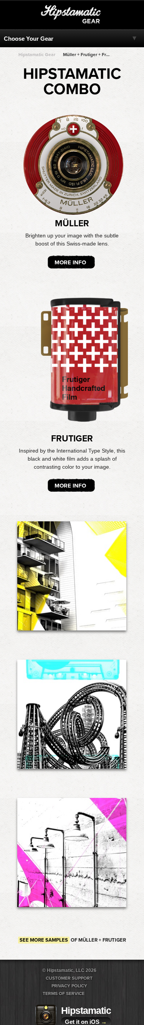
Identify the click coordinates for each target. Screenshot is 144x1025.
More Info (70, 262)
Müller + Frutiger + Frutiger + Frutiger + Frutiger (87, 54)
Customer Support (69, 978)
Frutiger (72, 438)
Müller (72, 223)
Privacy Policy (69, 986)
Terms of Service (63, 993)
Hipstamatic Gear (36, 54)
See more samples (44, 940)
